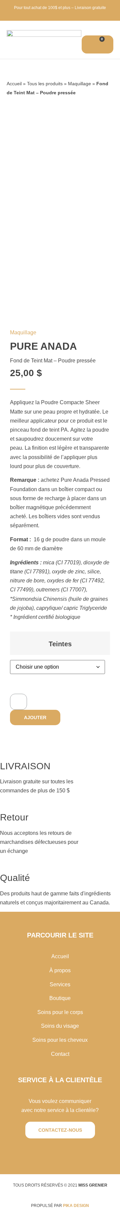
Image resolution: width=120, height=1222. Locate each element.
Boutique (60, 998)
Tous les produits (45, 83)
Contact (60, 1054)
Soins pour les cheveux (60, 1040)
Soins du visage (60, 1026)
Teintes (60, 644)
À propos (60, 970)
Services (60, 984)
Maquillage (79, 83)
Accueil (14, 83)
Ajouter (35, 717)
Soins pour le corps (60, 1012)
